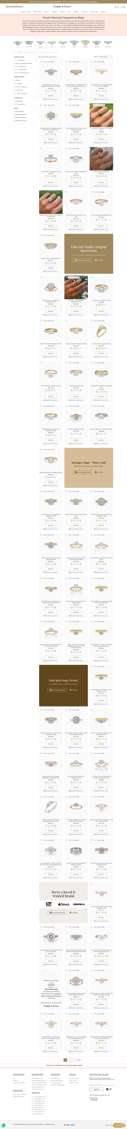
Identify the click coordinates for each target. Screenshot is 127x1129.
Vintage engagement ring (76, 385)
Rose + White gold (22, 87)
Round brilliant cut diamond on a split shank (101, 558)
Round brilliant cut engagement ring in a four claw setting (101, 85)
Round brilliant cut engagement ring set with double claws (51, 645)
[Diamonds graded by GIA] (93, 1099)
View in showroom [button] (47, 61)
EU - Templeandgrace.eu (38, 1113)
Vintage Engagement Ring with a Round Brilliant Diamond (76, 994)
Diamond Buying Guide (18, 1096)
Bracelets (46, 11)
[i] (57, 57)
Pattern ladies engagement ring (51, 258)
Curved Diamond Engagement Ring (101, 215)
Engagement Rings (26, 11)
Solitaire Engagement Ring (76, 429)
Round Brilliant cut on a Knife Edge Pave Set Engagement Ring (76, 1037)
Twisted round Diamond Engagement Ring (101, 386)
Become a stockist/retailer (19, 1082)
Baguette (19, 101)
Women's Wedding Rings (57, 1080)
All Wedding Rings (55, 1078)
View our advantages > (92, 1)
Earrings (62, 11)
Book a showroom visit (14, 6)
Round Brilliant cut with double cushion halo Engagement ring (51, 1037)
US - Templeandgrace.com (38, 1103)
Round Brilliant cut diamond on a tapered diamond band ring (51, 602)
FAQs (14, 1078)
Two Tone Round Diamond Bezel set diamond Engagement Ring (101, 950)
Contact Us (15, 1080)
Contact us (103, 11)
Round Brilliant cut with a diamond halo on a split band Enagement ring (51, 863)
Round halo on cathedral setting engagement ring (50, 558)
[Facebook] (107, 1089)
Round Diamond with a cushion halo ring (76, 515)
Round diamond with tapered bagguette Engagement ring (50, 777)
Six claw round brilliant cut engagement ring (76, 777)
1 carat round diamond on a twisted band (101, 129)
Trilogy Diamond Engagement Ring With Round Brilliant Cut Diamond (76, 950)
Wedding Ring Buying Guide (19, 1094)
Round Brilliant (21, 104)
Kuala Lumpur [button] (54, 99)
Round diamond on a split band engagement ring (51, 515)
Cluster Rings (21, 60)
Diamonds (76, 11)
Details (50, 95)
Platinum (20, 83)
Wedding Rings (37, 11)
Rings (68, 11)
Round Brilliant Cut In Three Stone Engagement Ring (76, 129)
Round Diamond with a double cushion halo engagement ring (76, 733)
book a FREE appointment (54, 1)
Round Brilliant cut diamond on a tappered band (76, 602)
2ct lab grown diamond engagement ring (76, 172)
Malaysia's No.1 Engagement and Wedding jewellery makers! (64, 1065)
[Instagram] (110, 1089)
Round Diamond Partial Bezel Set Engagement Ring (76, 863)
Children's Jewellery (74, 1082)
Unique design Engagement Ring (101, 343)
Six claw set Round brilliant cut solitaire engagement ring (101, 777)
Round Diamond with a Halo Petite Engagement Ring (101, 907)
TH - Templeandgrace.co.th (38, 1111)
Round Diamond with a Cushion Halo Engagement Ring (101, 863)
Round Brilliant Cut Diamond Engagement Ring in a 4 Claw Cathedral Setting (76, 646)
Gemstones (84, 11)
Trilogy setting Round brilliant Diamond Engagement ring (51, 820)
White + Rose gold (22, 93)
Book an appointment (83, 260)
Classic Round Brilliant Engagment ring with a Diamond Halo (101, 820)
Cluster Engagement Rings (38, 1087)
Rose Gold (20, 90)
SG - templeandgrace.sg (37, 1107)
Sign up (96, 1089)
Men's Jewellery (73, 1080)
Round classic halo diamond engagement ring (51, 301)
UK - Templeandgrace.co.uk (38, 1101)
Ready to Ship (94, 11)
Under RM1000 (19, 111)
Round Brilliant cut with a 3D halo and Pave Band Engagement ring (101, 994)
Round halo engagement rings (101, 300)
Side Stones (22, 66)
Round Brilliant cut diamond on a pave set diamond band (76, 558)
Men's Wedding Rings (56, 1082)
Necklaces (54, 11)
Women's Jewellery (74, 1078)
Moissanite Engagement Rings (39, 1084)
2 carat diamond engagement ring (51, 171)
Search (116, 7)
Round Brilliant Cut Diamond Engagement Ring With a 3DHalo (50, 85)
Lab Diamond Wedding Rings (57, 1084)
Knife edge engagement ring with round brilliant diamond (76, 820)
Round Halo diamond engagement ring (51, 472)
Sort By (96, 56)
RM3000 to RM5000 (20, 117)
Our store (100, 260)
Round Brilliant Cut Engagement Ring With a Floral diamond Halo (51, 129)
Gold (19, 80)
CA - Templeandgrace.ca (38, 1105)
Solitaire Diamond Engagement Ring (76, 343)
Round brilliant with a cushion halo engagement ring (51, 733)
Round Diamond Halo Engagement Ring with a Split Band (51, 950)
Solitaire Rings (23, 69)
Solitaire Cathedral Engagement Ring (51, 343)
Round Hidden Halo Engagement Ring (101, 429)
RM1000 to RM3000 (20, 114)
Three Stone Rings (24, 72)
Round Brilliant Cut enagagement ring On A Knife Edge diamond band (76, 85)
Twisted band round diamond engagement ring (50, 429)
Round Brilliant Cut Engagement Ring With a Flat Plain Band (101, 602)
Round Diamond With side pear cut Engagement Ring (101, 733)
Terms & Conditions (110, 1125)
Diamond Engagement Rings (38, 1080)
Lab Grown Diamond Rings (38, 1089)
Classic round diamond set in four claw (76, 215)
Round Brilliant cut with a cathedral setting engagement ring (101, 645)
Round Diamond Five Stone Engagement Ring (76, 301)
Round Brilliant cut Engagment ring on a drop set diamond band (101, 1037)
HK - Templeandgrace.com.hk (39, 1109)
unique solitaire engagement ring (51, 385)
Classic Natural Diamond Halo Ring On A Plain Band (51, 215)
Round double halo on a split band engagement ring (101, 515)
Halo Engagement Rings (25, 63)
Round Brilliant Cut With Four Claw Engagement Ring (101, 690)
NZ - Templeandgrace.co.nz (38, 1098)
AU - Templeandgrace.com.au (39, 1096)
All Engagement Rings (37, 1078)
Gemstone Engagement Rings (39, 1082)
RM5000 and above (20, 120)
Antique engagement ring (101, 171)
